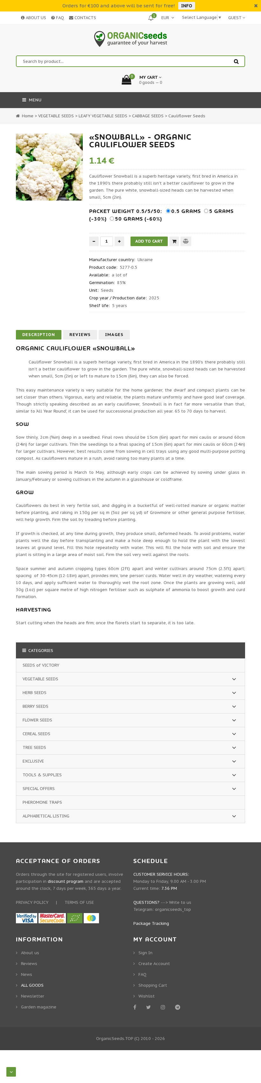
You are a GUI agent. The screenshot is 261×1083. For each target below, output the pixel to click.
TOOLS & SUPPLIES (42, 775)
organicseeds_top (173, 909)
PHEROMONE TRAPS (42, 802)
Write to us (180, 902)
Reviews (80, 334)
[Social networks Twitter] (149, 1007)
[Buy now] (174, 241)
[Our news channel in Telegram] (178, 1007)
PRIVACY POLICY (32, 902)
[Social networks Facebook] (135, 1007)
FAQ (59, 17)
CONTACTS (84, 17)
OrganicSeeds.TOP (114, 1038)
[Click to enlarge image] (49, 167)
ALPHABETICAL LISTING (46, 816)
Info (186, 6)
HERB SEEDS (34, 692)
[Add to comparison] (186, 241)
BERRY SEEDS (35, 706)
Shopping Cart (152, 985)
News (26, 974)
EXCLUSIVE (33, 761)
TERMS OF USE (79, 902)
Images (114, 334)
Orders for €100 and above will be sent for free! (118, 6)
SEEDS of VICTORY (41, 665)
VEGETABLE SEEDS (40, 679)
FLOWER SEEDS (37, 720)
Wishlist (146, 996)
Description (38, 334)
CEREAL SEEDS (36, 733)
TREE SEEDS (34, 747)
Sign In (145, 952)
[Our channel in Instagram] (164, 1007)
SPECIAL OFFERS (39, 788)
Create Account (154, 963)
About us (30, 952)
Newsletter (32, 996)
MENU (34, 100)
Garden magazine (38, 1007)
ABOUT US (35, 17)
